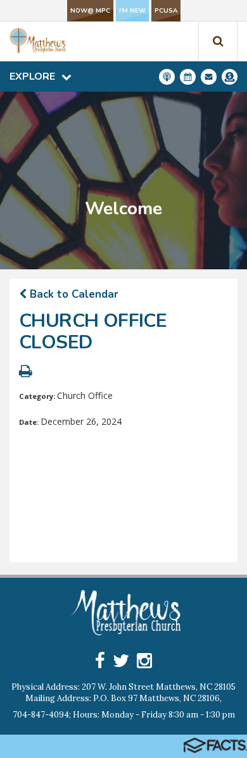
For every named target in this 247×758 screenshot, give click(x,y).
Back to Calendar (72, 294)
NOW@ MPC (90, 10)
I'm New (132, 10)
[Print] (25, 372)
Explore (32, 76)
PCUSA (166, 10)
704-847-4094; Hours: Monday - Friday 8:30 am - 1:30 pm (124, 714)
